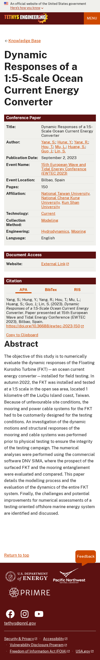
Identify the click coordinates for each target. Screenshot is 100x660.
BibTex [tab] (51, 289)
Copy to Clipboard (22, 335)
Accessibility (53, 639)
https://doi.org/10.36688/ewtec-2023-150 (43, 326)
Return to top (16, 555)
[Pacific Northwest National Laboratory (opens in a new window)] (67, 578)
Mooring (78, 231)
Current (48, 213)
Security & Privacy (19, 639)
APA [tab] (23, 289)
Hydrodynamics (55, 231)
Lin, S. (60, 151)
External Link (53, 264)
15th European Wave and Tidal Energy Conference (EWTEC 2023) (63, 169)
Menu (92, 18)
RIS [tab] (77, 289)
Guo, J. (47, 151)
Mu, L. (60, 146)
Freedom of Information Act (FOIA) (38, 651)
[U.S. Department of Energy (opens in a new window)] (26, 578)
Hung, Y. (64, 142)
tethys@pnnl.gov (20, 623)
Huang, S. (76, 146)
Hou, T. (47, 146)
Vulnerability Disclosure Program (37, 645)
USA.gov (83, 651)
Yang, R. (81, 142)
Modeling (49, 220)
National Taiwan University (65, 193)
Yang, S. (48, 142)
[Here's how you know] (50, 6)
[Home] (26, 18)
